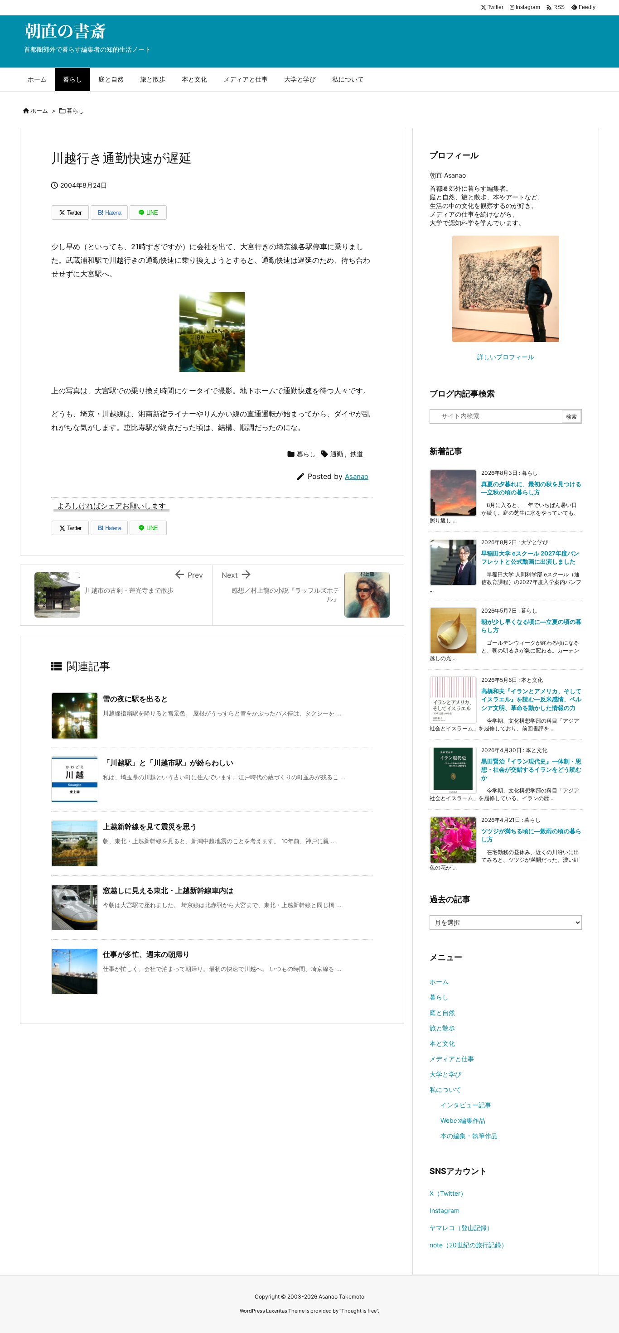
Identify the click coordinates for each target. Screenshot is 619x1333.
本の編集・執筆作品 (469, 1136)
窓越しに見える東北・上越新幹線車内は (168, 890)
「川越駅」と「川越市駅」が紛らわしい (168, 762)
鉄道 (356, 454)
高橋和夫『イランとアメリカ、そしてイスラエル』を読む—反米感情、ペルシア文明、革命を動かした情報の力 (531, 699)
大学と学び (445, 1074)
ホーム (39, 110)
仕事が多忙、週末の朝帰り (146, 954)
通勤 (336, 454)
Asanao (356, 476)
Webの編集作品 (462, 1120)
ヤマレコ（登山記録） (461, 1228)
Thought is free (359, 1311)
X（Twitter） (448, 1193)
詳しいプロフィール (505, 357)
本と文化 (442, 1043)
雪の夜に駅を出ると (135, 698)
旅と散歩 (442, 1028)
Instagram (444, 1210)
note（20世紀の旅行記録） (469, 1245)
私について (445, 1089)
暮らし (75, 110)
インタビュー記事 (465, 1105)
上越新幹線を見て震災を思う (150, 826)
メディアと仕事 (452, 1059)
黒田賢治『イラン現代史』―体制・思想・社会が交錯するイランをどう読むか (531, 769)
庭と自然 (442, 1012)
